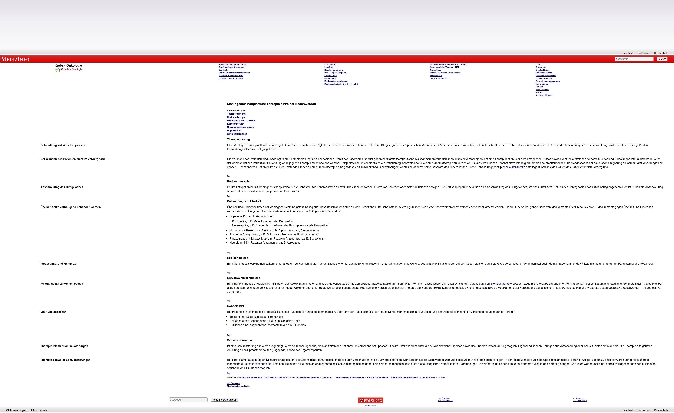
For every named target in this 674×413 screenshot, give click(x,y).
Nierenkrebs (435, 69)
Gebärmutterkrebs (544, 72)
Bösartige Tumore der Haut (231, 78)
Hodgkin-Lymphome (333, 69)
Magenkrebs (330, 78)
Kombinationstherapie (377, 377)
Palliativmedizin (517, 167)
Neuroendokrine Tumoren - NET (444, 67)
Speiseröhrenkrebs (438, 78)
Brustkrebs (541, 67)
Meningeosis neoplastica (335, 81)
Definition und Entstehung (249, 377)
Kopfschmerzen (235, 123)
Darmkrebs (224, 69)
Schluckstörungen (237, 133)
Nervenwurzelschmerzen (240, 127)
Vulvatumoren (542, 84)
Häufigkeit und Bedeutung (277, 377)
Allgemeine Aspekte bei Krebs (232, 64)
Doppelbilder (234, 130)
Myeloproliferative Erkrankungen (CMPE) (448, 64)
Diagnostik (327, 377)
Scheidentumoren (544, 78)
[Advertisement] (337, 24)
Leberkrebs (329, 64)
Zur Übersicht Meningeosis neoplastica (238, 384)
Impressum (644, 53)
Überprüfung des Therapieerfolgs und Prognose (413, 377)
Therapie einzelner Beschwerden (349, 377)
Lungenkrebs (330, 75)
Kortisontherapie (236, 117)
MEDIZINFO (16, 58)
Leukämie (328, 67)
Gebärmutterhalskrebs (546, 75)
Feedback (628, 53)
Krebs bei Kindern (544, 95)
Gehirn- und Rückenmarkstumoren (234, 72)
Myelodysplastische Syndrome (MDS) (341, 84)
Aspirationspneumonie (257, 364)
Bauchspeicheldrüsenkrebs (231, 67)
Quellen (441, 377)
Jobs (33, 410)
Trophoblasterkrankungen (548, 81)
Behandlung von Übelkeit (241, 120)
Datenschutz (661, 53)
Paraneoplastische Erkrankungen (445, 72)
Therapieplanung (236, 113)
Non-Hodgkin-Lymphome (336, 72)
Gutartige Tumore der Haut (231, 75)
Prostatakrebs (542, 89)
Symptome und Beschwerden (305, 377)
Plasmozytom (436, 75)
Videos (43, 410)
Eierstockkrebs (542, 69)
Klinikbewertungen (16, 410)
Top (229, 176)
